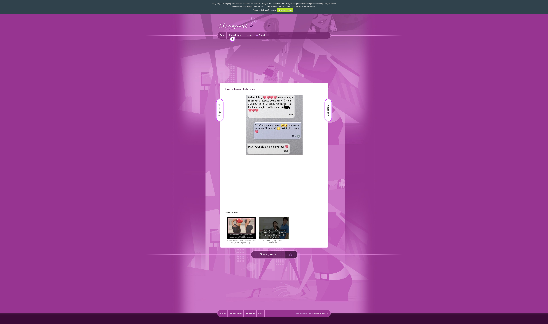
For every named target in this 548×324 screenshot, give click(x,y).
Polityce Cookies (268, 10)
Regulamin (222, 313)
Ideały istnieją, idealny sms (240, 88)
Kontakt (260, 313)
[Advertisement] (274, 61)
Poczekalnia (235, 36)
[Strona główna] (237, 29)
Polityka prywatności (235, 313)
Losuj (249, 35)
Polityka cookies (250, 313)
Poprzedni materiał (218, 98)
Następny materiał (326, 98)
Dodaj (262, 35)
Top (222, 35)
